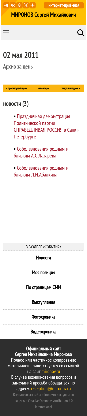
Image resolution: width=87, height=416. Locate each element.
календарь (43, 88)
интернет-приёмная (64, 5)
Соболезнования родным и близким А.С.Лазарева (41, 152)
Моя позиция (43, 272)
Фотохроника (44, 316)
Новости (43, 257)
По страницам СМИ (43, 287)
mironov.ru (50, 371)
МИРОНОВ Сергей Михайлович (43, 15)
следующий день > (70, 88)
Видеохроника (44, 331)
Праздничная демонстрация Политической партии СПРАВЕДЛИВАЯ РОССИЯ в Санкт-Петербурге (46, 126)
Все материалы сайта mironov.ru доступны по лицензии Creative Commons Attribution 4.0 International (43, 400)
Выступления (43, 302)
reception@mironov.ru (51, 388)
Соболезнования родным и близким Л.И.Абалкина (41, 171)
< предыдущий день (16, 88)
